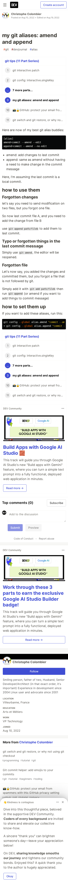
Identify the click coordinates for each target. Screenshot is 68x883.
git (6, 49)
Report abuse (46, 538)
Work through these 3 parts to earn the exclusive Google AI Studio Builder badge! (33, 596)
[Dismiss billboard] (62, 802)
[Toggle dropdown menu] (63, 408)
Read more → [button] (15, 488)
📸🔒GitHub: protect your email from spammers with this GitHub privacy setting (30, 793)
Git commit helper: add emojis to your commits (27, 774)
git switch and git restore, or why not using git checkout (33, 756)
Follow (34, 671)
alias (33, 49)
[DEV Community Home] (14, 4)
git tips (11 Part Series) (22, 61)
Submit (15, 527)
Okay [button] (9, 876)
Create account (53, 5)
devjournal (19, 49)
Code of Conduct (23, 538)
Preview (33, 527)
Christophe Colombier (26, 14)
